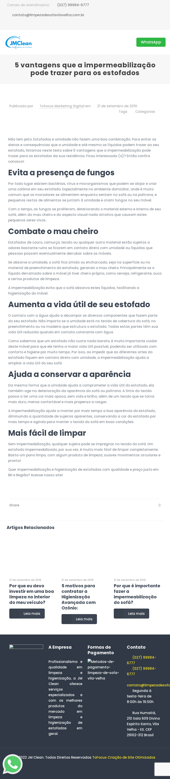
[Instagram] (160, 25)
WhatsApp (151, 42)
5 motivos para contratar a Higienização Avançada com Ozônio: (79, 597)
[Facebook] (154, 25)
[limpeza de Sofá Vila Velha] (19, 42)
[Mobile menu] (124, 42)
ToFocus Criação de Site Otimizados (123, 757)
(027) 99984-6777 (73, 5)
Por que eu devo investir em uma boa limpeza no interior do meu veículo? (31, 594)
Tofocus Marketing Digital (62, 106)
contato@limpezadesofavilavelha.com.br (48, 15)
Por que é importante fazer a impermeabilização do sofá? (137, 594)
